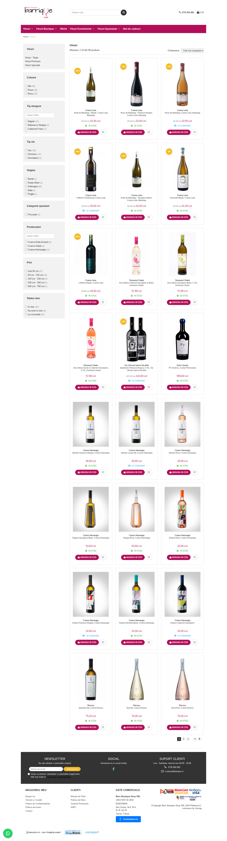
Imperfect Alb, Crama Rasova (91, 708)
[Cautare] (124, 12)
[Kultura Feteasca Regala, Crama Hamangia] (91, 594)
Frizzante (32, 214)
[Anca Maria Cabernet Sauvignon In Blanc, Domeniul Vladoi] (137, 254)
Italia (30, 190)
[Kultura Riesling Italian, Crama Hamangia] (137, 594)
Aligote (31, 121)
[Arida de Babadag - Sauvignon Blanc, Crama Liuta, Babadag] (137, 169)
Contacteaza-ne (130, 819)
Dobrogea (33, 186)
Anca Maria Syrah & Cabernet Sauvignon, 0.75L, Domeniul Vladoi (90, 369)
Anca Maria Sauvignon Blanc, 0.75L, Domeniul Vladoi (182, 284)
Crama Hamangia (37, 249)
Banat (31, 178)
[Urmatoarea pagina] (200, 739)
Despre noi (30, 796)
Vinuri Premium (33, 61)
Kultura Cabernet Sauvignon (182, 623)
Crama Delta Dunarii (38, 242)
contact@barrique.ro (174, 771)
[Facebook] (113, 769)
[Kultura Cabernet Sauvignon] (182, 594)
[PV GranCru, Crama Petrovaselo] (182, 339)
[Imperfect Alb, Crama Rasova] (91, 679)
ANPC (73, 807)
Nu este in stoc (35, 310)
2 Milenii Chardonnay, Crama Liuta (90, 198)
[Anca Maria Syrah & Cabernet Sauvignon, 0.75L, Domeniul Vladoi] (91, 339)
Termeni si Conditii (33, 800)
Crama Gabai (34, 246)
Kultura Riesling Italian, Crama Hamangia (136, 623)
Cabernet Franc (36, 129)
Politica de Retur (78, 800)
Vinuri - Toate (31, 57)
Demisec (32, 154)
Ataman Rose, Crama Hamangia (182, 453)
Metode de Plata (78, 796)
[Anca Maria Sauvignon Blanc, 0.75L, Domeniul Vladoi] (182, 254)
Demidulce (33, 158)
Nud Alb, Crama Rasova (136, 708)
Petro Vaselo (182, 365)
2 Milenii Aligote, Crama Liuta (91, 283)
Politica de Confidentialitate (58, 777)
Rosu (30, 93)
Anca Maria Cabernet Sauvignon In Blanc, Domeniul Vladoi (136, 284)
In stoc (31, 306)
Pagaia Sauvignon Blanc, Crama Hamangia (90, 538)
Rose (30, 90)
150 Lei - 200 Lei (36, 282)
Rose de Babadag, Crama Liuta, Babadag (182, 113)
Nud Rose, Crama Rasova (182, 708)
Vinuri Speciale (32, 65)
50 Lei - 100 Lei (35, 275)
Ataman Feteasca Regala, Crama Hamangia (90, 453)
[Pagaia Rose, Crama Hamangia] (137, 509)
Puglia (31, 194)
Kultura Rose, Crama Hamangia (182, 538)
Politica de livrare (33, 807)
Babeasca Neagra (37, 125)
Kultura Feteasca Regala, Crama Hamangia (90, 623)
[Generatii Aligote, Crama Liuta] (182, 169)
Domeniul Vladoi (136, 280)
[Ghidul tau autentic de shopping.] (92, 832)
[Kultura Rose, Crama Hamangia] (182, 509)
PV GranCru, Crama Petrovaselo (182, 368)
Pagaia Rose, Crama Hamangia (136, 538)
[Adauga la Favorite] (102, 132)
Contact (28, 811)
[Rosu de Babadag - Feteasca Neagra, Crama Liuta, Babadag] (137, 84)
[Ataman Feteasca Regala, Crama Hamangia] (91, 424)
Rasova (90, 705)
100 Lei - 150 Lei (36, 278)
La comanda (34, 314)
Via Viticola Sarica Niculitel (136, 365)
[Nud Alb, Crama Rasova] (137, 679)
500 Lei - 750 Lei (36, 286)
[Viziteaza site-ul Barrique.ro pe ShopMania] (73, 832)
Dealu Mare (34, 182)
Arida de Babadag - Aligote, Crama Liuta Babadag (91, 114)
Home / (26, 37)
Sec (30, 150)
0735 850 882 (174, 767)
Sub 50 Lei (33, 271)
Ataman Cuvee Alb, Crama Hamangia (136, 453)
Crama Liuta (90, 110)
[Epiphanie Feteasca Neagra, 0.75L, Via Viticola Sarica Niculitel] (137, 339)
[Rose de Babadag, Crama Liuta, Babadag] (182, 84)
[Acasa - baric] (38, 12)
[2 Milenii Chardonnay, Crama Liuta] (91, 169)
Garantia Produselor (79, 804)
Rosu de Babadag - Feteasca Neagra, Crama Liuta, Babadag (137, 114)
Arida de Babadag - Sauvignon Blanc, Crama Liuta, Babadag (136, 199)
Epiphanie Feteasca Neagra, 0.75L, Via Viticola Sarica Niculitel (136, 369)
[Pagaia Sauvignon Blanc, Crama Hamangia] (91, 509)
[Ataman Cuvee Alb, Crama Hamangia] (137, 424)
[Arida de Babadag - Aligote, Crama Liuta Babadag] (91, 84)
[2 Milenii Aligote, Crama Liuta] (91, 254)
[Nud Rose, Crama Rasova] (182, 679)
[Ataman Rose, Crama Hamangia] (182, 424)
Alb (29, 86)
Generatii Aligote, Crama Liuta (182, 198)
